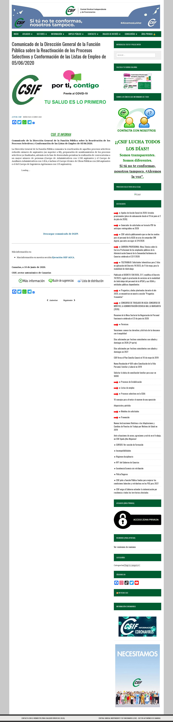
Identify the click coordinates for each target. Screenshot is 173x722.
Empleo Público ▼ (76, 33)
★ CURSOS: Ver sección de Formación (128, 444)
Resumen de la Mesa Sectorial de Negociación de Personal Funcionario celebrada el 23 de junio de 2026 (136, 317)
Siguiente (68, 300)
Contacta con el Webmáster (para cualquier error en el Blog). (43, 718)
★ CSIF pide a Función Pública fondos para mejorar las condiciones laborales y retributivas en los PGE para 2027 (136, 482)
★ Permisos (123, 324)
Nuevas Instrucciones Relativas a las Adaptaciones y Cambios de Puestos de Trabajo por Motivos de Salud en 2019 (135, 426)
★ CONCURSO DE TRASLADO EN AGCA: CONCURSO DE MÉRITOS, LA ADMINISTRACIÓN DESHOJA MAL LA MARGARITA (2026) (137, 306)
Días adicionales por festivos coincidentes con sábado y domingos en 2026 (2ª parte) (135, 341)
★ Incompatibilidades (122, 450)
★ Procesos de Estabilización (130, 381)
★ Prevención (123, 417)
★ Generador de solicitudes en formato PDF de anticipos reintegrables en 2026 (135, 227)
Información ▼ (57, 33)
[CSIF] (86, 16)
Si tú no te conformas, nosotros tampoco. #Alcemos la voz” (137, 171)
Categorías (119, 565)
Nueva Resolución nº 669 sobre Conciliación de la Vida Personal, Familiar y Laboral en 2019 (135, 365)
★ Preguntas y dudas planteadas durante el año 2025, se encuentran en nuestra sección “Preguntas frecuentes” (135, 293)
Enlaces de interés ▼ (112, 33)
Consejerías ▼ (131, 33)
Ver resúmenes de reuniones (125, 547)
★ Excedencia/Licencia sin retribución (128, 468)
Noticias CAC (123, 592)
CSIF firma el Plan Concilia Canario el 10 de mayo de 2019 (136, 357)
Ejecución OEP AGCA (63, 257)
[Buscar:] (135, 54)
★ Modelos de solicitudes (128, 411)
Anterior (53, 300)
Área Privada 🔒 (148, 33)
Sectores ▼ (42, 33)
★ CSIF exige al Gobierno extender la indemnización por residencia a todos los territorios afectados (135, 491)
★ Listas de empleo (126, 387)
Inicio (16, 33)
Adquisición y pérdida (122, 405)
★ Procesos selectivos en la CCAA (131, 393)
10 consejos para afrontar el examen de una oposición (135, 399)
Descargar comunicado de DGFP (60, 233)
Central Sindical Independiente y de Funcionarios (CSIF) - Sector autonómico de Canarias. (130, 718)
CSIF (20, 117)
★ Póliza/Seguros (121, 474)
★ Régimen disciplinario (123, 456)
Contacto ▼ (93, 33)
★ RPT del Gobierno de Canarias (126, 462)
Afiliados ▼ (27, 33)
